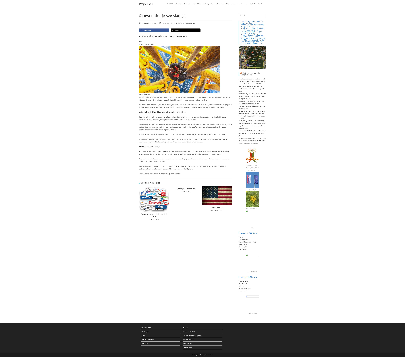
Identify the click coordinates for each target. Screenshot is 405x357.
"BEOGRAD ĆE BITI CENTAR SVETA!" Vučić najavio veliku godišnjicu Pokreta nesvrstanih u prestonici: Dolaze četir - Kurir (252, 103)
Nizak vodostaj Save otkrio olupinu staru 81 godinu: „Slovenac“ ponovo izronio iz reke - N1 (252, 96)
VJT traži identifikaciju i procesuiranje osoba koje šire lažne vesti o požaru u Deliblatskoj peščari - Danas (252, 140)
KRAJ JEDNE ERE (217, 207)
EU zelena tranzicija (244, 288)
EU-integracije (243, 283)
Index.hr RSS (242, 249)
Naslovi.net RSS (243, 244)
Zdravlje (241, 286)
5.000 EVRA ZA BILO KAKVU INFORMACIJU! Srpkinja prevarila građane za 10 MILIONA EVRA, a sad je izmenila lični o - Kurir (252, 113)
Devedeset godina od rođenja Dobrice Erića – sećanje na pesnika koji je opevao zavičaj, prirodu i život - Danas (252, 81)
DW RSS (241, 237)
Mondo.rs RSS (243, 247)
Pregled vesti (146, 4)
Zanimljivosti (190, 23)
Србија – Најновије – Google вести (250, 74)
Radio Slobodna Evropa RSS (247, 242)
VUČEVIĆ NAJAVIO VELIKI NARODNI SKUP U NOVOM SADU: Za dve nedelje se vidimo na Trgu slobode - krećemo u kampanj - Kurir (252, 123)
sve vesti (165, 23)
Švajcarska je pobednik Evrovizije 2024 (154, 215)
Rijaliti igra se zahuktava (185, 189)
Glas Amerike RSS (244, 239)
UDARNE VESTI (176, 23)
